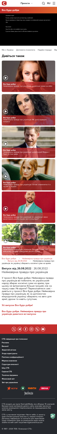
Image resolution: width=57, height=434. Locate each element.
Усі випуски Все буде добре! (17, 305)
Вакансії (5, 346)
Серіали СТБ (7, 372)
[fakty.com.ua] (32, 388)
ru (48, 3)
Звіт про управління (10, 382)
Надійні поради (45, 50)
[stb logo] (4, 3)
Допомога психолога (25, 50)
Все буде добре (10, 10)
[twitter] (14, 329)
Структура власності (10, 364)
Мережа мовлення (9, 361)
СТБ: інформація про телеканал (15, 339)
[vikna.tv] (45, 388)
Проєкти (25, 3)
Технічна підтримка (10, 375)
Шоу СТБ (5, 368)
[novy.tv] (23, 388)
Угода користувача (9, 353)
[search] (43, 3)
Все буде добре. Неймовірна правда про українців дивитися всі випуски (24, 312)
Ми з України (7, 50)
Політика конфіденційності (13, 357)
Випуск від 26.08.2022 (17, 261)
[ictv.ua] (12, 388)
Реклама (5, 343)
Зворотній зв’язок (9, 350)
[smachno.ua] (28, 393)
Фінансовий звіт (8, 379)
